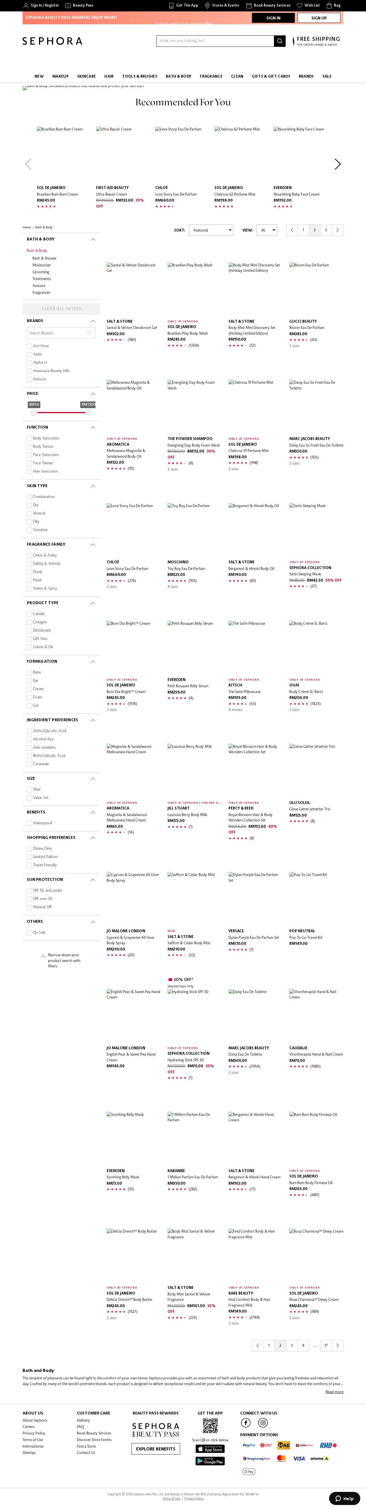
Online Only (42, 849)
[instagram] (263, 1427)
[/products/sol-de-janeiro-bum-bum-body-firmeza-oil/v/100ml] (316, 1139)
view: (247, 230)
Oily (36, 522)
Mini (36, 789)
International (33, 1446)
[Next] (337, 164)
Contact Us (86, 1452)
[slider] (34, 412)
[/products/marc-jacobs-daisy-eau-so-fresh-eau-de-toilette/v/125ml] (316, 407)
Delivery (83, 1420)
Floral (37, 572)
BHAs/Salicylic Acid (49, 756)
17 (326, 1345)
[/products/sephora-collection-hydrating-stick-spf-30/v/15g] (195, 1016)
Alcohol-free (43, 739)
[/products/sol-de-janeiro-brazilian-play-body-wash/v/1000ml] (195, 289)
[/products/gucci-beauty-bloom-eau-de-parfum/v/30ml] (316, 289)
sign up (319, 18)
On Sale (39, 933)
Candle (39, 614)
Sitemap (29, 1452)
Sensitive (40, 530)
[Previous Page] (292, 230)
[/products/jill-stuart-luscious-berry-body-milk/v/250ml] (195, 771)
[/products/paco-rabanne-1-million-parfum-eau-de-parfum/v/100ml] (195, 1139)
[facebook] (246, 1427)
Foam (37, 697)
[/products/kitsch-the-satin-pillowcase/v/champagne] (255, 648)
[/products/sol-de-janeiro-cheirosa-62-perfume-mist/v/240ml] (242, 154)
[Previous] (28, 164)
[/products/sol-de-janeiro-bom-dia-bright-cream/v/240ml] (134, 648)
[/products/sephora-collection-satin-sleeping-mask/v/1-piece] (316, 530)
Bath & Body (37, 250)
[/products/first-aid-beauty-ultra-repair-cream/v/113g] (124, 154)
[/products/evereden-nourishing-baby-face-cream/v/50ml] (302, 154)
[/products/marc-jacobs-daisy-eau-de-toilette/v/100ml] (255, 1016)
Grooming (41, 272)
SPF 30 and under (47, 891)
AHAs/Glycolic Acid (49, 731)
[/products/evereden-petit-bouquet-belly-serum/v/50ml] (195, 648)
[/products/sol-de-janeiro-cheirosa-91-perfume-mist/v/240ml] (255, 407)
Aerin (37, 354)
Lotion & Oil (43, 647)
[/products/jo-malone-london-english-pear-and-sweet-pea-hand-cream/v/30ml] (134, 1016)
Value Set (41, 798)
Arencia (39, 379)
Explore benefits (155, 1449)
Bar (35, 681)
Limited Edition (45, 857)
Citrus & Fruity (45, 555)
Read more (334, 1391)
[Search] (280, 41)
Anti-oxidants (44, 748)
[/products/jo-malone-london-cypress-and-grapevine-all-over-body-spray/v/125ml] (134, 899)
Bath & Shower (45, 258)
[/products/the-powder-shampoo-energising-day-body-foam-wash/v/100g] (195, 407)
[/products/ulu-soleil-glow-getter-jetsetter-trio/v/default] (316, 771)
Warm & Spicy (45, 588)
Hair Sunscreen (45, 471)
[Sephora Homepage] (52, 43)
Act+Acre (41, 346)
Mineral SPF (42, 907)
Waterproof (42, 823)
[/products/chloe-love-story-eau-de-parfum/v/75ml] (183, 154)
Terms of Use (33, 1439)
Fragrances (41, 292)
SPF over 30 (42, 899)
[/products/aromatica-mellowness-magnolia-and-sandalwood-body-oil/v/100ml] (134, 407)
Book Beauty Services (94, 1433)
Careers (29, 1426)
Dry (35, 505)
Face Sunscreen (46, 455)
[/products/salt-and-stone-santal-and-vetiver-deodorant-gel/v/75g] (134, 289)
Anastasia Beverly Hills (51, 371)
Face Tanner (43, 463)
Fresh (37, 580)
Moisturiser (42, 265)
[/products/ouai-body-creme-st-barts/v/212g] (316, 648)
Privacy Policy (34, 1433)
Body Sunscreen (46, 438)
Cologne (40, 622)
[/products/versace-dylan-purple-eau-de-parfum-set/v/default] (255, 899)
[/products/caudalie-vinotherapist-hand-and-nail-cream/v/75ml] (316, 1016)
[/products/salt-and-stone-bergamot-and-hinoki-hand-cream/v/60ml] (255, 1139)
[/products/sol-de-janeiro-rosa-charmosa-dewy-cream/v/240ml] (316, 1256)
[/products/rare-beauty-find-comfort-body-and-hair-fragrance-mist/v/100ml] (255, 1256)
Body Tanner (43, 447)
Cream (38, 689)
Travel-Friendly (45, 865)
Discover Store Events (94, 1439)
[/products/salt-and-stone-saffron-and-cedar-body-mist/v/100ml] (195, 899)
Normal (39, 513)
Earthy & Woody (46, 564)
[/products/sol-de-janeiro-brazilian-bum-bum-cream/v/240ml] (65, 154)
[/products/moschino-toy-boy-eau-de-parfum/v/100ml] (195, 530)
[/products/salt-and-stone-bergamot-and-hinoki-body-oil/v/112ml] (255, 530)
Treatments (42, 278)
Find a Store (86, 1446)
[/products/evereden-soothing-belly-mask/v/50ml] (134, 1139)
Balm (37, 672)
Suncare (39, 285)
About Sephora (35, 1420)
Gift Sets (40, 639)
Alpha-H (40, 363)
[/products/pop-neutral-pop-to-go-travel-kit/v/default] (316, 899)
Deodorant (42, 630)
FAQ (80, 1426)
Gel (36, 706)
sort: (179, 230)
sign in (273, 18)
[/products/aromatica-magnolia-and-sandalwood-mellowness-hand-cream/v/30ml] (134, 771)
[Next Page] (337, 230)
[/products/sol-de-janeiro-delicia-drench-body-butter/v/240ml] (134, 1256)
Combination (44, 497)
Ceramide (41, 764)
